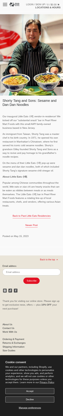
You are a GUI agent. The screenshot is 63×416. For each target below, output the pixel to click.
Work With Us (10, 331)
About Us (7, 324)
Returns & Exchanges (14, 342)
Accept (29, 391)
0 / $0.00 (52, 4)
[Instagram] (5, 290)
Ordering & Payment (13, 339)
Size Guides (9, 350)
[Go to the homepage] (14, 4)
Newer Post (31, 225)
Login (29, 4)
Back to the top (48, 259)
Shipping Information (14, 346)
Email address (9, 266)
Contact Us (8, 328)
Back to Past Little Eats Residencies (32, 215)
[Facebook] (15, 290)
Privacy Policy (47, 382)
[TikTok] (10, 290)
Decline (30, 399)
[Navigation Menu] (5, 4)
